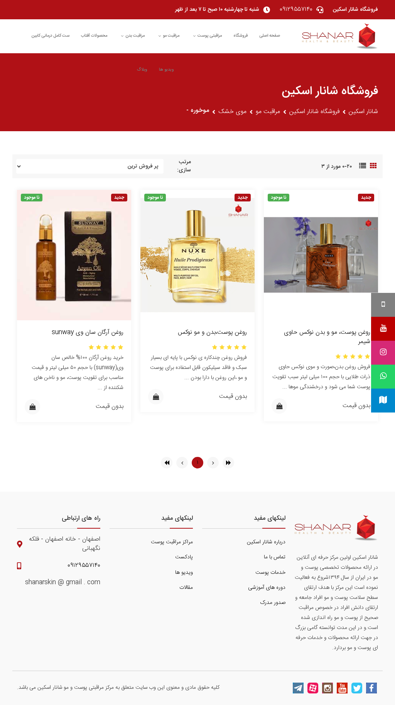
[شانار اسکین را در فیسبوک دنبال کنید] (371, 688)
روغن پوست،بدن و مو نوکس (212, 332)
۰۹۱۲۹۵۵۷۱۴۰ (84, 565)
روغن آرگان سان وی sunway (87, 332)
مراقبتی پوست (210, 35)
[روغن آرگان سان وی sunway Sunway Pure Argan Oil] (74, 255)
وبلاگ (142, 69)
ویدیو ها (166, 69)
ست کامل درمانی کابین (50, 35)
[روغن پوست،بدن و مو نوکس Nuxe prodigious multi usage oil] (197, 255)
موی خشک (232, 112)
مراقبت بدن (135, 35)
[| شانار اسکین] (340, 36)
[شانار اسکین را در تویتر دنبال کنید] (356, 688)
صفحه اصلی (269, 35)
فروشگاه (240, 35)
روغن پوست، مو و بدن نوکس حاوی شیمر (327, 337)
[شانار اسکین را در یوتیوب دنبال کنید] (342, 688)
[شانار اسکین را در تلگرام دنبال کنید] (298, 688)
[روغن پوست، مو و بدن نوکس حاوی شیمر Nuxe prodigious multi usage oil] (321, 255)
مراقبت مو (171, 35)
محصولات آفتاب (94, 35)
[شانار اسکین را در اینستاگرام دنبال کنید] (327, 688)
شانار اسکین (363, 112)
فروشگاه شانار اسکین (314, 112)
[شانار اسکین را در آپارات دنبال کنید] (312, 688)
